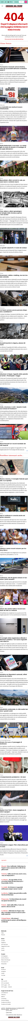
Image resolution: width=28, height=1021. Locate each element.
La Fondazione (4, 992)
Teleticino (3, 994)
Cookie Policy (9, 1012)
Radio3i (3, 996)
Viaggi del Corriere (5, 946)
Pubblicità (3, 942)
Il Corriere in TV (4, 961)
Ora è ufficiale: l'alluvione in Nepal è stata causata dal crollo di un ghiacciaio (13, 867)
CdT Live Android (5, 983)
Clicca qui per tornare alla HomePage (14, 39)
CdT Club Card (4, 944)
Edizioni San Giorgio (5, 960)
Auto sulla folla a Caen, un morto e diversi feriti (12, 905)
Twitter (2, 973)
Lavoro (2, 948)
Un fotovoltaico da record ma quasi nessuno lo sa (13, 900)
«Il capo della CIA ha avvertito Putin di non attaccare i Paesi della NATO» (12, 881)
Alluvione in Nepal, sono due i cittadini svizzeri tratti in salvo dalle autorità (13, 912)
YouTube (3, 975)
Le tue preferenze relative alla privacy (14, 1014)
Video (2, 933)
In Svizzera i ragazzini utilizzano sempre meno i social (12, 888)
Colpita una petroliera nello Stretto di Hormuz (14, 894)
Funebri (3, 950)
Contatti (3, 940)
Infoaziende (3, 963)
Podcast (3, 934)
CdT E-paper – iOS (5, 985)
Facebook (3, 969)
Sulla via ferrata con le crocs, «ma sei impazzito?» (14, 874)
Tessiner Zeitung (5, 1000)
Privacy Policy (9, 1010)
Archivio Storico (5, 958)
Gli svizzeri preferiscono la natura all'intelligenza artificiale (13, 920)
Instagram (3, 971)
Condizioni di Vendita (6, 1004)
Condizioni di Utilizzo (6, 1002)
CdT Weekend (4, 956)
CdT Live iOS (4, 981)
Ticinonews (3, 998)
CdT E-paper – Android (6, 987)
